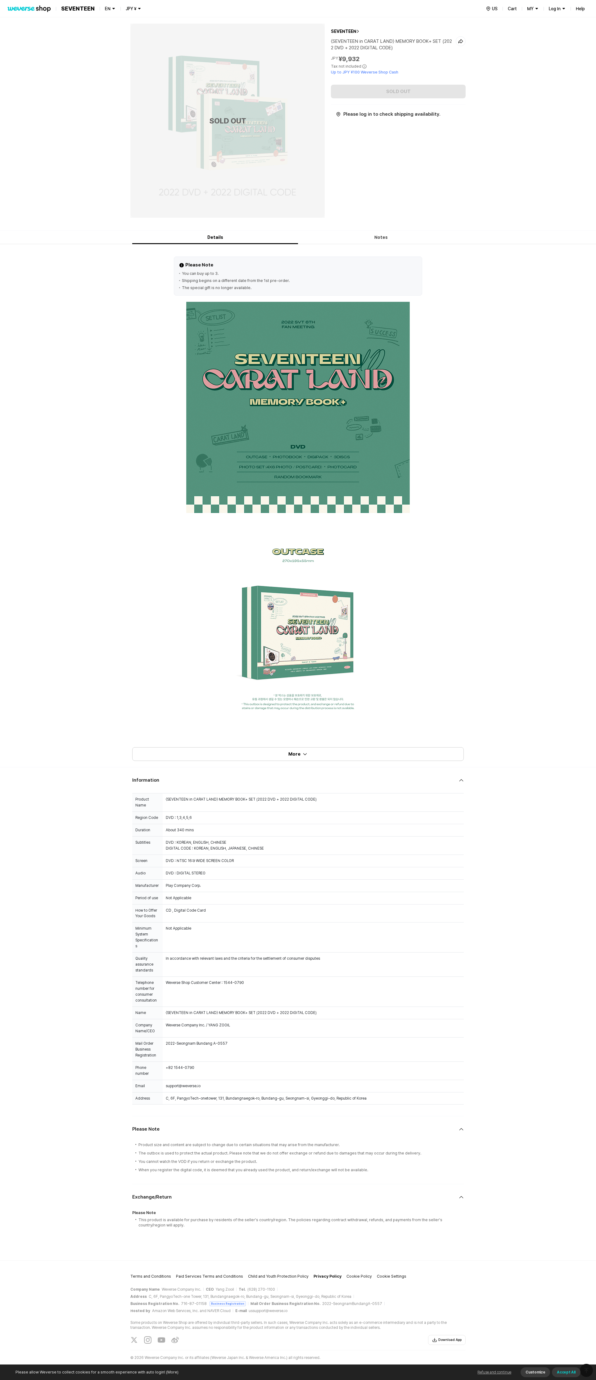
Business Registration (227, 1303)
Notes (381, 237)
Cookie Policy (359, 1276)
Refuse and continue (494, 1372)
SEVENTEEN (343, 31)
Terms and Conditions (150, 1276)
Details (215, 237)
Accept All (566, 1372)
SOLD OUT (398, 91)
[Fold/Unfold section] (298, 780)
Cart (512, 8)
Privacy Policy (327, 1276)
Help (580, 8)
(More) (172, 1372)
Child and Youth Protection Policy (278, 1276)
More (294, 754)
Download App (450, 1340)
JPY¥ (131, 8)
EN (108, 8)
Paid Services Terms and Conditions (209, 1276)
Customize (535, 1372)
